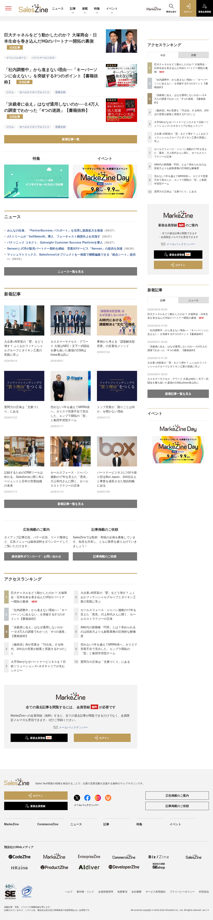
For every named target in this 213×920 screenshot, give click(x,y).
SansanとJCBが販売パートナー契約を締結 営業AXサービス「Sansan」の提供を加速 (71, 248)
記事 (73, 8)
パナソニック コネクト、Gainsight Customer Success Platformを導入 (61, 242)
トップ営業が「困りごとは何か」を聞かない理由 (116, 409)
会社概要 (136, 891)
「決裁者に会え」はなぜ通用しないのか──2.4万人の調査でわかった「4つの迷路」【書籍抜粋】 (51, 109)
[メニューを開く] (8, 8)
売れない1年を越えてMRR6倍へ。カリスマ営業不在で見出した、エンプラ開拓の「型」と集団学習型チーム (70, 413)
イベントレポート (16, 57)
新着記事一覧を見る (71, 504)
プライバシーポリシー (182, 891)
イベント (112, 8)
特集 (97, 8)
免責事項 (122, 891)
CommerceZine (47, 824)
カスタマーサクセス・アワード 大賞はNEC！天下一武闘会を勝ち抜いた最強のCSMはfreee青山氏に (70, 348)
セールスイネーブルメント (35, 92)
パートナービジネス (43, 57)
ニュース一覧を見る (71, 271)
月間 (193, 55)
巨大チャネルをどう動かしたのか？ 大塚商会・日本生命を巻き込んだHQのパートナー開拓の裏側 (50, 40)
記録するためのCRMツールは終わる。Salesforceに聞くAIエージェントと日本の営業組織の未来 (24, 478)
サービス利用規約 (156, 891)
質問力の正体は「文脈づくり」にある (21, 409)
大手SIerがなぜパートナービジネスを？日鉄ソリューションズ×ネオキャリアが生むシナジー (38, 665)
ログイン (104, 738)
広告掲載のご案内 (177, 795)
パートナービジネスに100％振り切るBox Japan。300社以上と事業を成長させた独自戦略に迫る (117, 478)
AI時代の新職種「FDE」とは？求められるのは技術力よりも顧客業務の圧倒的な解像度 (108, 631)
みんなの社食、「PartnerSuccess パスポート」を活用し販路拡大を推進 (61, 230)
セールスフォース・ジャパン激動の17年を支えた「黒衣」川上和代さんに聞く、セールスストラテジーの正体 (70, 478)
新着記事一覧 (70, 139)
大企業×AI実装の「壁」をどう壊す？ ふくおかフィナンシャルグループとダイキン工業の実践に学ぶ (23, 348)
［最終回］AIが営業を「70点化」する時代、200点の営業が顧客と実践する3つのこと (39, 648)
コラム (10, 92)
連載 (85, 8)
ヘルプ (68, 891)
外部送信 (204, 891)
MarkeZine (11, 824)
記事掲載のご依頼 (104, 556)
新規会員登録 (40, 738)
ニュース (58, 8)
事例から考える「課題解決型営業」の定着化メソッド (116, 343)
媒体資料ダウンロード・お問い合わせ (36, 556)
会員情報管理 (105, 891)
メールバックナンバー (73, 727)
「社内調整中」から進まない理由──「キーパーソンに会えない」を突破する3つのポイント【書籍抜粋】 (51, 75)
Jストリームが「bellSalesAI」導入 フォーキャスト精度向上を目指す (60, 236)
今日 (162, 55)
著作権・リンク (85, 891)
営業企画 (60, 92)
